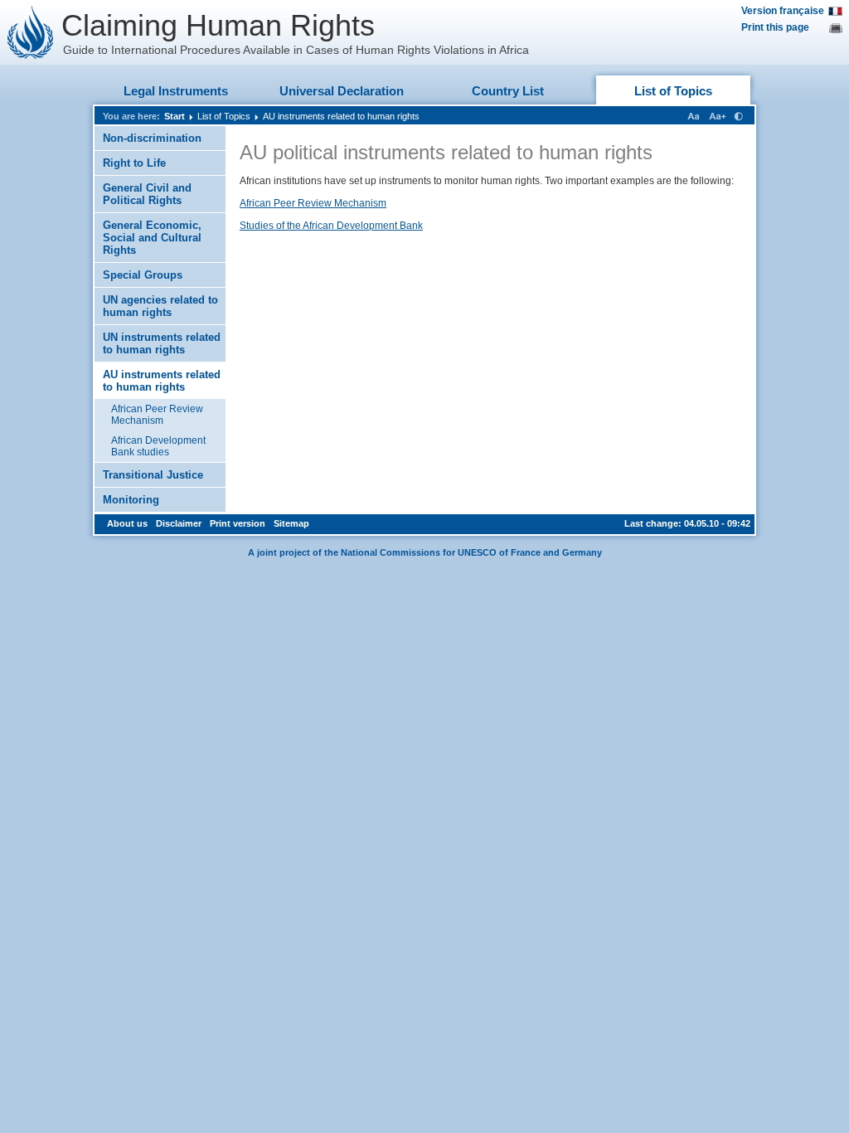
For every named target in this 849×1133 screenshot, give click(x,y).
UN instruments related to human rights (162, 343)
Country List (508, 91)
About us (127, 523)
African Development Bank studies (158, 446)
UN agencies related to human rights (160, 306)
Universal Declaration (341, 91)
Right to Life (134, 163)
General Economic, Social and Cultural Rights (152, 237)
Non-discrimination (152, 138)
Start (174, 116)
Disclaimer (178, 523)
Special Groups (142, 275)
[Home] (30, 32)
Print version (237, 523)
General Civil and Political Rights (147, 194)
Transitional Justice (153, 475)
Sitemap (291, 523)
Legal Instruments (176, 91)
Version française (782, 11)
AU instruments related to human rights (341, 116)
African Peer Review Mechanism (157, 414)
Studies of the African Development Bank (331, 225)
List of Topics (673, 91)
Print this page (775, 27)
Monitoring (131, 500)
